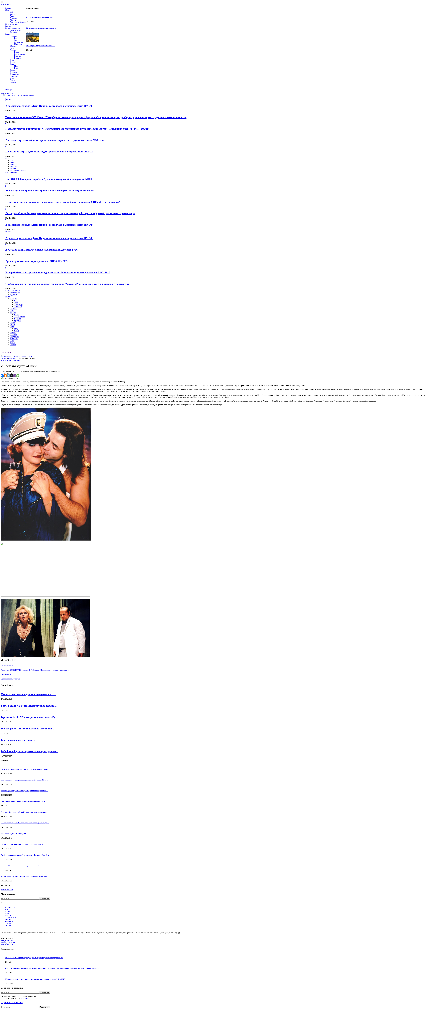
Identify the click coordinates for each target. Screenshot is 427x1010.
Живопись (18, 44)
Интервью (14, 76)
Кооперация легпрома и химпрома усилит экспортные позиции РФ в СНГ (50, 190)
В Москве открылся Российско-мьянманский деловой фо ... (25, 823)
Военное (13, 70)
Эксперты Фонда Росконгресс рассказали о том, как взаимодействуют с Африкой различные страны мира (70, 213)
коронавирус (10, 907)
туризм (8, 925)
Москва (8, 915)
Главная (4, 358)
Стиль (12, 64)
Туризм (12, 62)
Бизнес (8, 26)
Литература (18, 42)
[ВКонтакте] (2, 375)
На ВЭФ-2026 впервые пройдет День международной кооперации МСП (48, 179)
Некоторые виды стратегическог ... (40, 46)
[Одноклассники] (5, 375)
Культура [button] (13, 299)
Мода (16, 66)
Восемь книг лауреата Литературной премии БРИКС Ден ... (25, 876)
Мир (7, 10)
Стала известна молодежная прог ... (40, 17)
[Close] (2, 2)
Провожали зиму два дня (10, 679)
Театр (16, 40)
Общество (13, 46)
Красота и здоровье (12, 28)
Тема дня (16, 360)
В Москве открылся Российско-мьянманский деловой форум (43, 249)
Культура (13, 36)
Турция (8, 923)
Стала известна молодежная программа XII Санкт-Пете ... (24, 780)
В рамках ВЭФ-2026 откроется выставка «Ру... (29, 717)
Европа (12, 14)
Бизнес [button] (8, 231)
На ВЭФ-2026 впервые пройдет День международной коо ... (24, 769)
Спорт (12, 60)
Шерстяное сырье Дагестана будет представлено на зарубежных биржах (49, 151)
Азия (12, 16)
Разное (7, 34)
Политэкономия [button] (11, 172)
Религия (13, 50)
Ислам (16, 52)
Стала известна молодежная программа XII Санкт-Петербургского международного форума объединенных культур (52, 968)
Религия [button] (13, 313)
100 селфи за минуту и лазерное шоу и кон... (27, 728)
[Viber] (14, 375)
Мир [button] (7, 158)
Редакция (8, 90)
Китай (7, 911)
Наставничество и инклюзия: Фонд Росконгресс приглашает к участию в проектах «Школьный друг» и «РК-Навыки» (77, 128)
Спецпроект (14, 74)
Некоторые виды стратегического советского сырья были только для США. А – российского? (63, 201)
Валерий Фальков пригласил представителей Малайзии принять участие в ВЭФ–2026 (57, 272)
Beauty (16, 68)
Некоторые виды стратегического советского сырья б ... (23, 801)
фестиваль (9, 921)
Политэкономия (11, 24)
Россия (8, 8)
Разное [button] (7, 297)
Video (12, 78)
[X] (11, 375)
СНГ (11, 12)
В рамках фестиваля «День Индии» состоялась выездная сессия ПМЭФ (49, 105)
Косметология (15, 30)
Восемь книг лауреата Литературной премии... (29, 705)
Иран (7, 913)
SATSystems (24, 998)
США (7, 909)
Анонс (12, 80)
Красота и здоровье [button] (12, 291)
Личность (13, 72)
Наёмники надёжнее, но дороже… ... (15, 834)
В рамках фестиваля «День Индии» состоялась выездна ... (24, 812)
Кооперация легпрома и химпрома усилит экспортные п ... (24, 791)
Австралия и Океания (18, 22)
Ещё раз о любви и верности (18, 739)
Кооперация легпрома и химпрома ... (41, 28)
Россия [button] (8, 99)
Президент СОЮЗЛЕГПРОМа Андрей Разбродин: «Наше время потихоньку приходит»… (35, 670)
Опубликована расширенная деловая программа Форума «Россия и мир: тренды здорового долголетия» (68, 283)
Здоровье (13, 32)
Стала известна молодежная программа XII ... (28, 694)
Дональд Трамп (11, 917)
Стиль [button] (12, 327)
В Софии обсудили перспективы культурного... (29, 751)
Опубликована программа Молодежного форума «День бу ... (25, 855)
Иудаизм (17, 56)
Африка (13, 20)
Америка (13, 18)
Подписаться (6, 352)
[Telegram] (8, 375)
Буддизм (17, 58)
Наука (12, 48)
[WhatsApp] (17, 375)
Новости (13, 82)
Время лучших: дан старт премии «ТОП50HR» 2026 (36, 261)
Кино (16, 38)
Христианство (19, 54)
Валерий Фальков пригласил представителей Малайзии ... (24, 866)
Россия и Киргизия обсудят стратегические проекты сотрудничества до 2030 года (54, 140)
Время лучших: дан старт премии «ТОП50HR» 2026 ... (22, 844)
